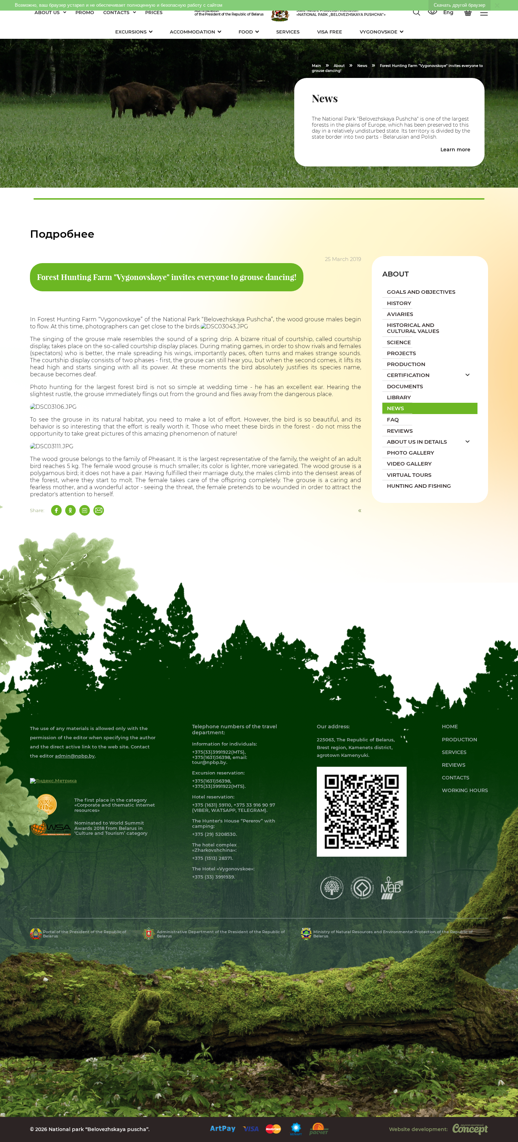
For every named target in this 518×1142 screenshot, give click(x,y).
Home (450, 726)
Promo (84, 12)
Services (454, 752)
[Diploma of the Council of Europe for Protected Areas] (332, 897)
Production (459, 739)
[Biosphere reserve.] (392, 897)
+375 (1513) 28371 (212, 858)
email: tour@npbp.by (219, 759)
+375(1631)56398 (211, 757)
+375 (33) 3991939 (213, 877)
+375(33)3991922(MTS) (218, 752)
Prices (153, 12)
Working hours (465, 790)
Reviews (453, 765)
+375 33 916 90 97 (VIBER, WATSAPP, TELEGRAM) (233, 807)
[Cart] (468, 13)
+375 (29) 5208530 (214, 834)
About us (47, 12)
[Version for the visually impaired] (432, 12)
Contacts (116, 12)
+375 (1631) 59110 (211, 805)
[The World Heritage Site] (362, 897)
